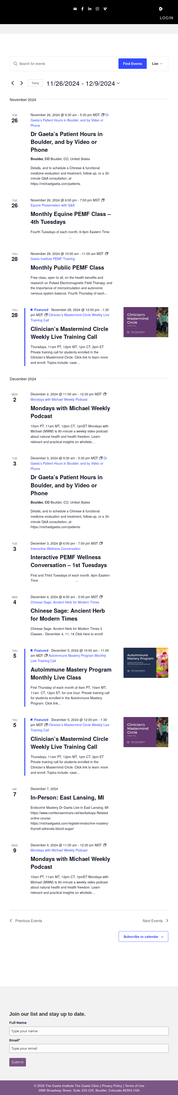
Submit (18, 1062)
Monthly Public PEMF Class (67, 267)
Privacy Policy (112, 1086)
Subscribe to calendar (141, 937)
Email (14, 1040)
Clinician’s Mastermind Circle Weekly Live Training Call (69, 332)
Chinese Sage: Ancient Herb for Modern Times (68, 614)
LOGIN (166, 18)
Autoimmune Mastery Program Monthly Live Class (71, 673)
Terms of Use (134, 1086)
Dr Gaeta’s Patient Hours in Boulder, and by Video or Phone (67, 141)
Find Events (132, 63)
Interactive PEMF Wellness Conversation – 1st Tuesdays (69, 561)
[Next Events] (21, 83)
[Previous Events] (12, 83)
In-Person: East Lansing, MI (67, 797)
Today (35, 83)
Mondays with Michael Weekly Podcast (70, 412)
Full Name (18, 1023)
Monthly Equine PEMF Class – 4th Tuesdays (71, 217)
